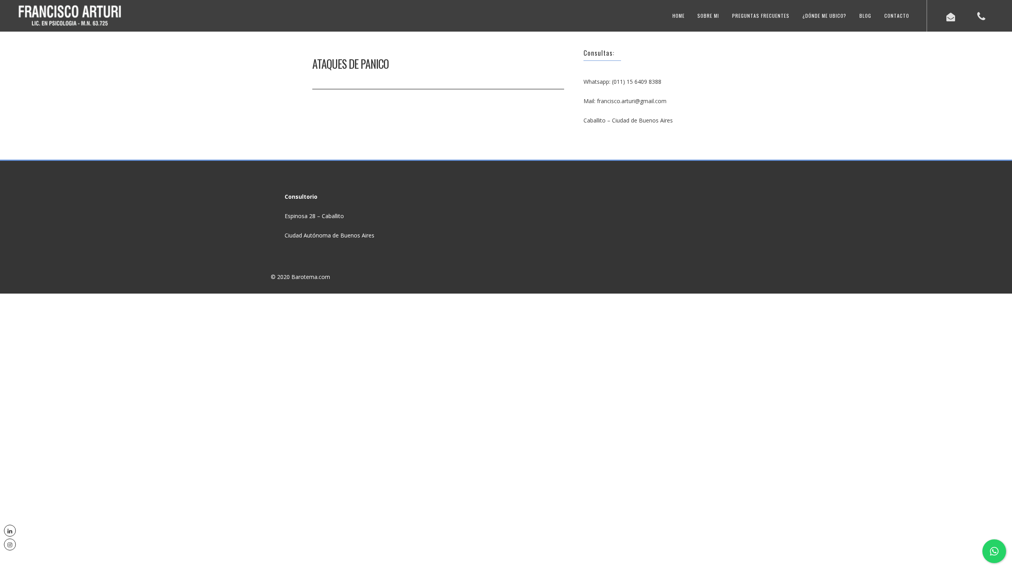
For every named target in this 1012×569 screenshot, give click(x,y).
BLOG (865, 15)
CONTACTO (896, 15)
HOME (678, 15)
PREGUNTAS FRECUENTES (760, 15)
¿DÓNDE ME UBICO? (824, 15)
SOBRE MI (708, 15)
